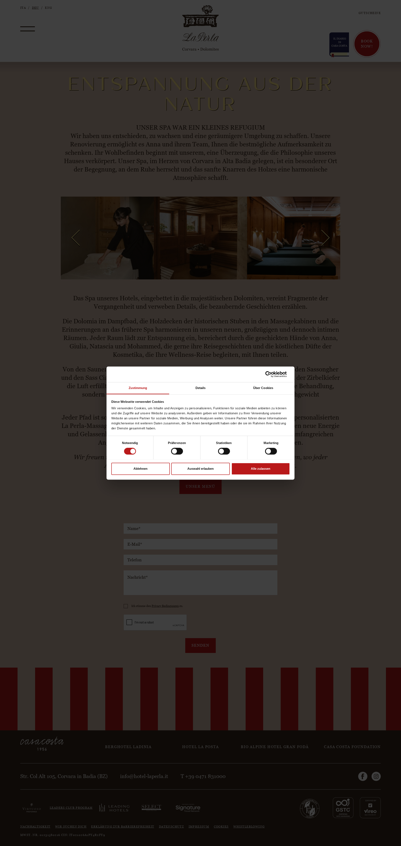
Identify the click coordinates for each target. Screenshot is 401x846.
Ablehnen (140, 468)
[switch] (177, 451)
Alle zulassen (260, 468)
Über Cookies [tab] (263, 388)
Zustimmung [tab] (138, 388)
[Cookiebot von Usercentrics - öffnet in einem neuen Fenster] (271, 374)
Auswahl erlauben (200, 468)
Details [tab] (200, 388)
